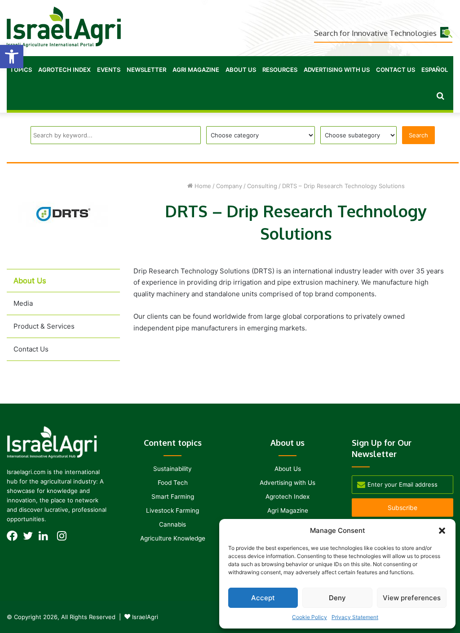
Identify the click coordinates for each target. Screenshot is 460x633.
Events (108, 69)
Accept (263, 597)
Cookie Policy (309, 617)
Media (23, 303)
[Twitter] (30, 538)
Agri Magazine (195, 69)
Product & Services (44, 326)
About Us (241, 69)
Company (229, 185)
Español (434, 69)
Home (202, 185)
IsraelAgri (145, 616)
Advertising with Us (337, 69)
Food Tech (173, 482)
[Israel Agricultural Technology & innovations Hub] (64, 27)
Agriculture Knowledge (172, 538)
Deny (337, 597)
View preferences (412, 597)
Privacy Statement (355, 617)
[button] (11, 56)
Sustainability (172, 468)
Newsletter (146, 69)
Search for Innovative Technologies (375, 33)
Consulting (262, 185)
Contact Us (395, 69)
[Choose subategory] (358, 135)
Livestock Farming (172, 510)
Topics (21, 69)
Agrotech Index (64, 69)
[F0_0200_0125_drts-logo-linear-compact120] (63, 224)
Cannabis (172, 524)
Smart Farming (172, 496)
